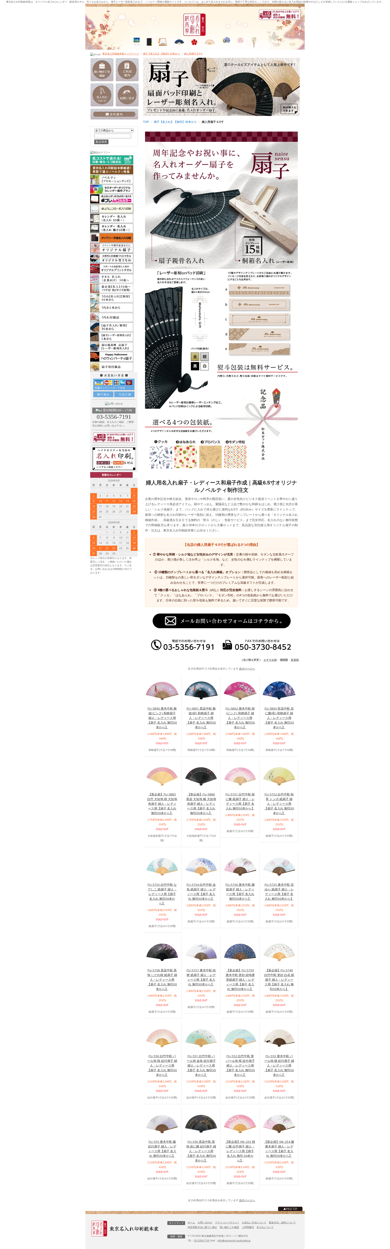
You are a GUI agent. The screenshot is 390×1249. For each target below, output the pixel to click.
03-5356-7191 (114, 416)
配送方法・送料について (282, 1222)
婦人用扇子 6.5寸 (193, 53)
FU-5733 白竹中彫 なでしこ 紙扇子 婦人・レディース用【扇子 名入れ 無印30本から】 (162, 893)
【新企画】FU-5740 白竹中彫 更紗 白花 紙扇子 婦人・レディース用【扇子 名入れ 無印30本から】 (279, 979)
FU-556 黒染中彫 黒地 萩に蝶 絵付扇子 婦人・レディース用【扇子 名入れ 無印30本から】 (201, 1151)
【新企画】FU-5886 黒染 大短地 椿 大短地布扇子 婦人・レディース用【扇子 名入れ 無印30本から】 (201, 803)
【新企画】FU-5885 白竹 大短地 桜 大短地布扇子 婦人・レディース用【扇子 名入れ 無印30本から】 (162, 803)
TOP (146, 121)
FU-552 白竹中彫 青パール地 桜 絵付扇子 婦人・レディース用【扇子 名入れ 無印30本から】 (240, 1065)
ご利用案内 (248, 1227)
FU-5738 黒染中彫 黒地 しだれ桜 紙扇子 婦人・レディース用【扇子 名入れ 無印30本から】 (162, 979)
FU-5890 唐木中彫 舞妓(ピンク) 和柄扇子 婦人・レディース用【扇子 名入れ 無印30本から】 (162, 717)
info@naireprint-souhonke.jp (234, 1240)
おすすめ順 (270, 660)
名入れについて (265, 1227)
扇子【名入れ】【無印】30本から (161, 53)
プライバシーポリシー (227, 1222)
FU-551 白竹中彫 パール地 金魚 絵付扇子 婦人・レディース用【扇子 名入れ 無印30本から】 (201, 1065)
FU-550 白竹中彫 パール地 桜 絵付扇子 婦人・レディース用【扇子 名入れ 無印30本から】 (162, 1065)
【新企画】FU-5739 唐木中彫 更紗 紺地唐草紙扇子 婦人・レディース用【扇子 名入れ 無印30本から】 (240, 979)
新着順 (295, 660)
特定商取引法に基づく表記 (202, 1227)
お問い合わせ (205, 1222)
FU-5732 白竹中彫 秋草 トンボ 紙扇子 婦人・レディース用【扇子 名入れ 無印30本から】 (279, 803)
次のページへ (247, 668)
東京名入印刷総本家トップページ (120, 53)
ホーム (191, 1222)
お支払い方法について (254, 1222)
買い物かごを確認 (229, 1227)
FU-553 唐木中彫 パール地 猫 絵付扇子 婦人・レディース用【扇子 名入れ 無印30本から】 (279, 1065)
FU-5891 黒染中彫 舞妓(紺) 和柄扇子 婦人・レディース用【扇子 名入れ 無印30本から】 (201, 717)
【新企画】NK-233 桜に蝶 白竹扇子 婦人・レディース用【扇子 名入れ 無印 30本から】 (240, 1151)
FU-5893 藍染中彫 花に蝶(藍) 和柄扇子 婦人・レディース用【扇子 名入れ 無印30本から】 (279, 717)
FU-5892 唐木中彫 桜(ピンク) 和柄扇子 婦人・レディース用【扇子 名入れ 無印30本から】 (240, 717)
